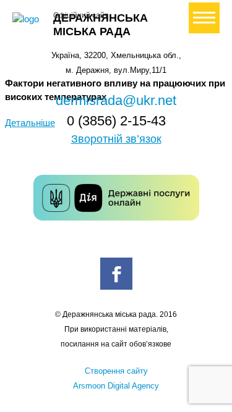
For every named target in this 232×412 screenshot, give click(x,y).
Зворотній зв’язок (116, 139)
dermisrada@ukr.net (116, 100)
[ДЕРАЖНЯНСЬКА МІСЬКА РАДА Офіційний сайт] (27, 19)
